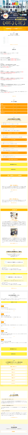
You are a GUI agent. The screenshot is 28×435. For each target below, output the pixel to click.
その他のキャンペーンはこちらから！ (14, 44)
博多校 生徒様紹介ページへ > (14, 243)
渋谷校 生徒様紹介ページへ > (14, 226)
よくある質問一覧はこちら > (14, 417)
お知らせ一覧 (14, 96)
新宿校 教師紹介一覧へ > (14, 189)
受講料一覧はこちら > (14, 288)
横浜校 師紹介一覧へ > (14, 202)
